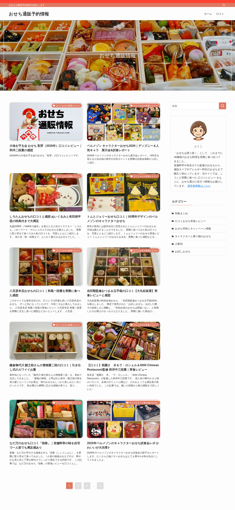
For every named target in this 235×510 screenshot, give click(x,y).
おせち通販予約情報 (29, 13)
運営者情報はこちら (199, 185)
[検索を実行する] (222, 105)
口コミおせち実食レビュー (190, 221)
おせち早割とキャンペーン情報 (193, 228)
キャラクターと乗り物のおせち (193, 236)
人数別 (179, 244)
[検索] (223, 5)
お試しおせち (182, 251)
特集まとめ (181, 213)
